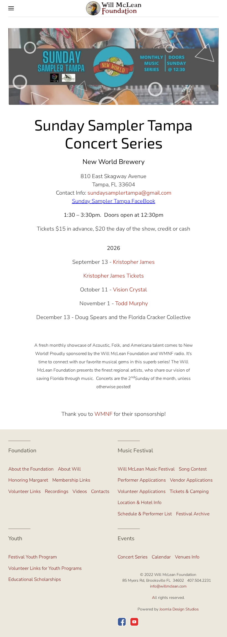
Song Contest (193, 469)
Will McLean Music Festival (146, 469)
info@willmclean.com (168, 586)
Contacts (100, 491)
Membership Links (71, 480)
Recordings (56, 491)
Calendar (161, 557)
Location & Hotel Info (139, 502)
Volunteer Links (24, 491)
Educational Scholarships (34, 579)
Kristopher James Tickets (113, 276)
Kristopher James (134, 262)
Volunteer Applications (142, 491)
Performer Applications (142, 480)
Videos (80, 491)
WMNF (103, 414)
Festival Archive (193, 514)
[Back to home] (113, 8)
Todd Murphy (131, 303)
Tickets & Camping (189, 491)
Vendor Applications (191, 480)
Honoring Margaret (28, 480)
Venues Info (187, 557)
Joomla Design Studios (179, 609)
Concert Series (133, 557)
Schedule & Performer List (145, 514)
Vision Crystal (130, 289)
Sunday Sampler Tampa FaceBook (113, 201)
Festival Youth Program (32, 557)
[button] (11, 8)
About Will (69, 469)
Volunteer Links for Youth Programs (45, 568)
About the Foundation (31, 469)
